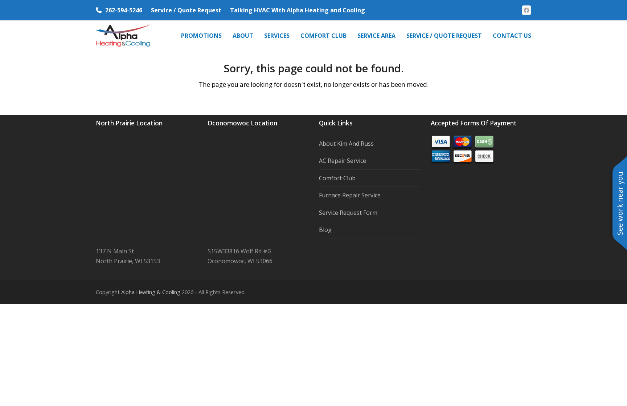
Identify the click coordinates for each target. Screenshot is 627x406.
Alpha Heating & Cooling (150, 292)
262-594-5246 (123, 10)
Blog (325, 230)
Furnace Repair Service (350, 195)
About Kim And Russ (346, 144)
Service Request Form (348, 213)
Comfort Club (337, 178)
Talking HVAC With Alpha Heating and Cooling (297, 10)
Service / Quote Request (186, 10)
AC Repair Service (342, 161)
